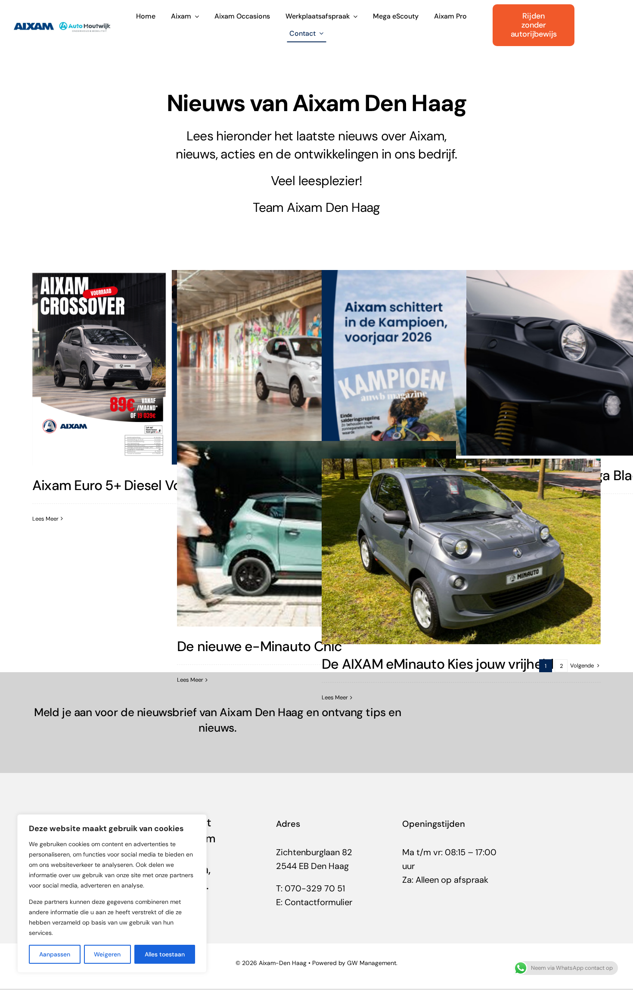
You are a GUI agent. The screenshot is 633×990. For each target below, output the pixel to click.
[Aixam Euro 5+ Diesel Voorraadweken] (172, 368)
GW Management (371, 963)
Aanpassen (54, 954)
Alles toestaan (165, 954)
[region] (112, 893)
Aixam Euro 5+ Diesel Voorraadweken (147, 485)
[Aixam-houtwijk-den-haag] (62, 19)
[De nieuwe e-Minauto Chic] (316, 534)
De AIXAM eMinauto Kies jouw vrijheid (437, 664)
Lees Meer (45, 518)
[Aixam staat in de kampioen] (461, 363)
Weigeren (107, 954)
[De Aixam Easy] (316, 363)
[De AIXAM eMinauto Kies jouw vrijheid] (461, 552)
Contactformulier (318, 902)
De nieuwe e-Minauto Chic (259, 646)
